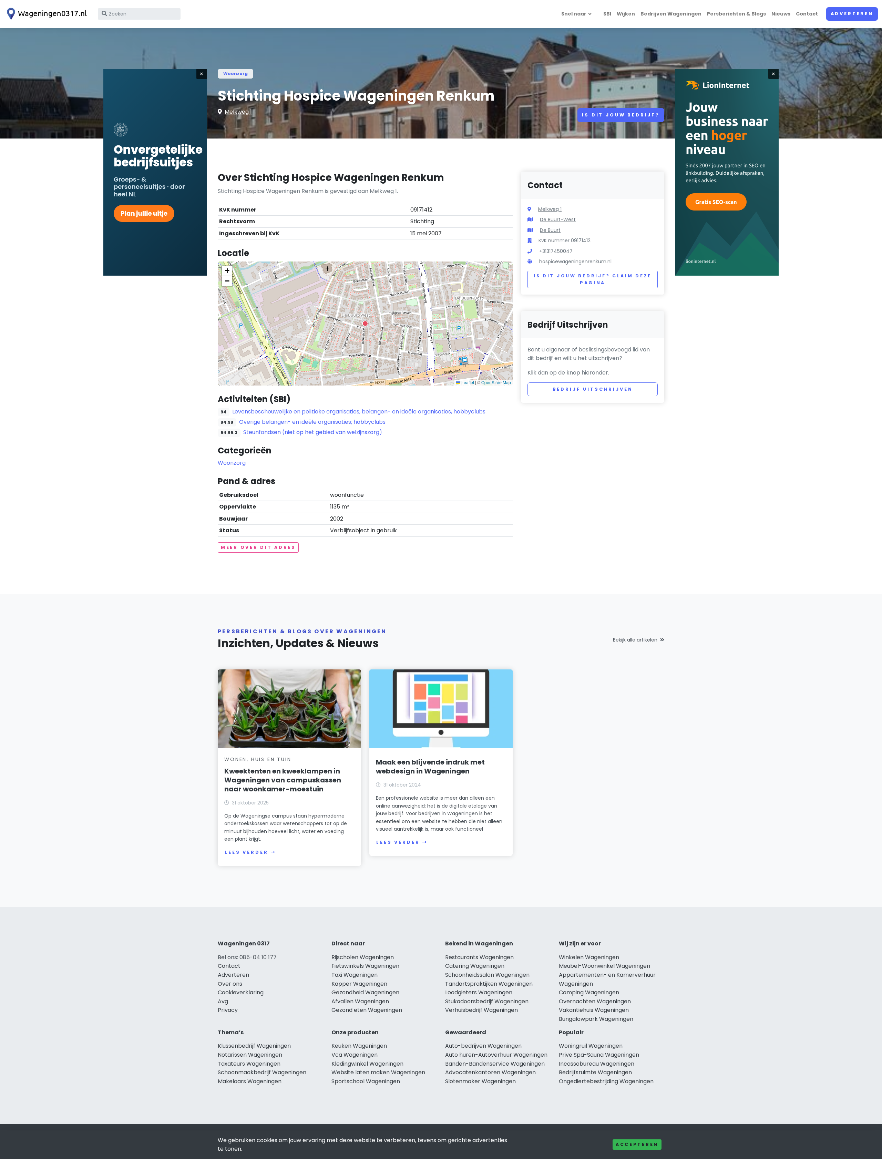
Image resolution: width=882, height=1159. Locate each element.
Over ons (230, 984)
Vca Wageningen (354, 1055)
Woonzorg (235, 73)
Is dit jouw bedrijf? (621, 115)
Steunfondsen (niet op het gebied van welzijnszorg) (312, 432)
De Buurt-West (558, 219)
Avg (223, 1001)
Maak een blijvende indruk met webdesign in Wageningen (430, 766)
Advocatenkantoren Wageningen (490, 1072)
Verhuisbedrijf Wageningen (481, 1010)
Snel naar (573, 13)
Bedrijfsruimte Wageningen (595, 1072)
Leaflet (467, 382)
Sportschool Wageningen (365, 1081)
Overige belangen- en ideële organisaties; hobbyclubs (312, 422)
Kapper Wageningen (359, 984)
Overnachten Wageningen (595, 1001)
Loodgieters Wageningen (478, 992)
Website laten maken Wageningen (378, 1072)
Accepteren (637, 1144)
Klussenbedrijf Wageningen (254, 1046)
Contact (807, 13)
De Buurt (550, 230)
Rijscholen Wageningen (362, 957)
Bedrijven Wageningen (670, 13)
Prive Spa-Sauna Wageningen (599, 1055)
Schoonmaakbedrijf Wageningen (262, 1072)
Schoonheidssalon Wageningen (487, 975)
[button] (365, 323)
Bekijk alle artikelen (635, 639)
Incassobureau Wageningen (596, 1064)
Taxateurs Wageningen (249, 1064)
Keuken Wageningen (359, 1046)
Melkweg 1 (238, 112)
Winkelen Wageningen (589, 957)
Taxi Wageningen (354, 975)
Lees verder (246, 852)
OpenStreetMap (496, 382)
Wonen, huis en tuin (257, 759)
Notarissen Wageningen (250, 1055)
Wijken (626, 13)
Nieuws (780, 13)
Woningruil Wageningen (591, 1046)
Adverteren (852, 14)
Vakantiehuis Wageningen (594, 1010)
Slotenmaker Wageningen (480, 1081)
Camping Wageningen (589, 992)
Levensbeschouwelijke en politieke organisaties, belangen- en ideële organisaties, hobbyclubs (358, 412)
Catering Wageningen (474, 966)
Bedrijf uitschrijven (593, 389)
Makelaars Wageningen (249, 1081)
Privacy (228, 1010)
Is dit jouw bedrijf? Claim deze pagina (593, 279)
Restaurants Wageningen (479, 957)
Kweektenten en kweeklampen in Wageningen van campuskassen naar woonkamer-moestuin (282, 780)
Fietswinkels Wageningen (365, 966)
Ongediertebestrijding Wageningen (606, 1081)
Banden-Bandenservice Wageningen (495, 1064)
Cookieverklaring (241, 992)
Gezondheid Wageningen (365, 992)
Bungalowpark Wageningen (596, 1019)
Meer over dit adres (258, 547)
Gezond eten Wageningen (366, 1010)
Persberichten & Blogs (736, 13)
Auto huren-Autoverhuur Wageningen (496, 1055)
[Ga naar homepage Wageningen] (45, 14)
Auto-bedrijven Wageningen (483, 1046)
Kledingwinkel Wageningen (367, 1064)
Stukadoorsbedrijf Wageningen (487, 1001)
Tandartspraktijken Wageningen (489, 984)
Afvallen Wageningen (360, 1001)
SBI (607, 13)
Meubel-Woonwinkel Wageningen (604, 966)
